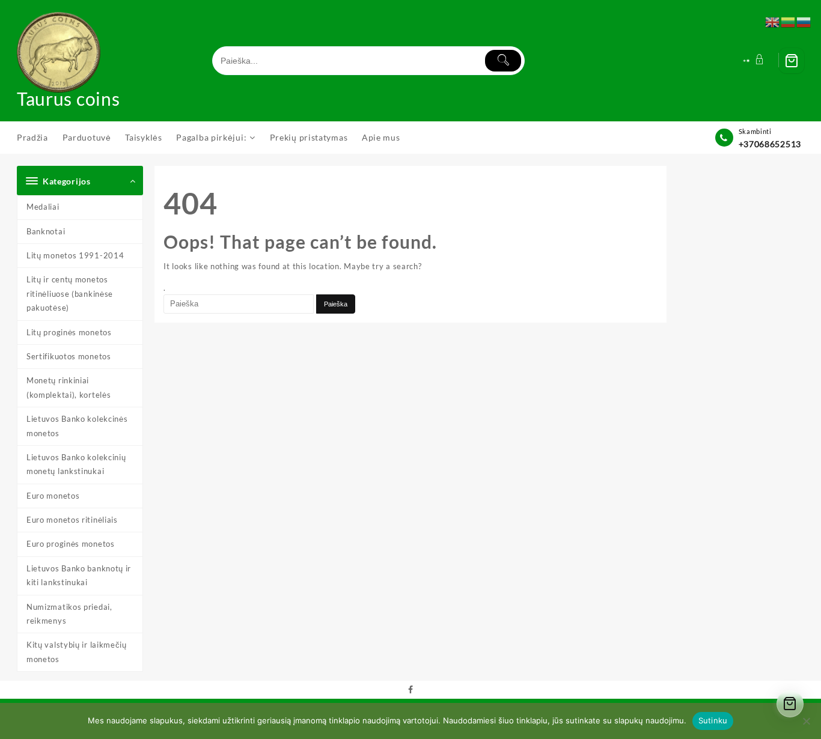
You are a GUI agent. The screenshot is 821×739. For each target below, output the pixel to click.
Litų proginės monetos (69, 332)
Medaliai (43, 206)
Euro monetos (52, 495)
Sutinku (713, 720)
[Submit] (503, 60)
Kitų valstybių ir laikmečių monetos (76, 651)
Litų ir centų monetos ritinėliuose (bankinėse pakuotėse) (69, 293)
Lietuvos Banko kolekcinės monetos (77, 425)
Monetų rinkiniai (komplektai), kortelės (68, 387)
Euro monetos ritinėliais (72, 520)
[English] (773, 21)
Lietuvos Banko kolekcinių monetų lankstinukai (76, 464)
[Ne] (806, 721)
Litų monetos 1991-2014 (75, 255)
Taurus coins (68, 98)
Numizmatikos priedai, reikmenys (69, 613)
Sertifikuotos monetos (68, 356)
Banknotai (45, 231)
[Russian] (804, 21)
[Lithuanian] (788, 21)
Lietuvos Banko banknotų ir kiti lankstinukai (78, 575)
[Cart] (791, 60)
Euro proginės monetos (70, 544)
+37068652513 (770, 144)
